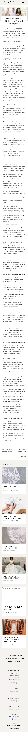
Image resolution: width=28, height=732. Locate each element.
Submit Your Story (14, 665)
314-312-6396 (16, 695)
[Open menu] (22, 2)
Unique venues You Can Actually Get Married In (12, 608)
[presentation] (14, 475)
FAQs (22, 658)
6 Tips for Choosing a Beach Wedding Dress (7, 450)
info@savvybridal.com (14, 679)
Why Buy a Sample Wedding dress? (12, 577)
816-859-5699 (16, 677)
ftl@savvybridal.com (14, 716)
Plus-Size (13, 655)
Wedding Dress (10, 18)
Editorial (11, 661)
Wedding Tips (18, 18)
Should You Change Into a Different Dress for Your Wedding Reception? (20, 451)
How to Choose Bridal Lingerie (11, 547)
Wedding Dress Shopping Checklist (12, 517)
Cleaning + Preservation (12, 658)
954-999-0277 (15, 714)
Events (17, 661)
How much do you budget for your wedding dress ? (12, 639)
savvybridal (7, 490)
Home (7, 655)
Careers (19, 655)
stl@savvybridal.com (14, 698)
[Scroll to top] (27, 624)
